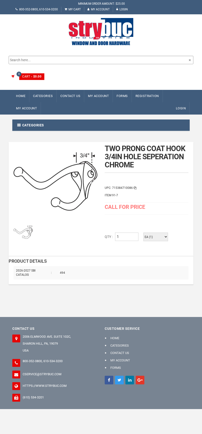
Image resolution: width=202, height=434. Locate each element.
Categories (43, 96)
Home (20, 96)
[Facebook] (109, 380)
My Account (100, 9)
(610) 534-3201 (33, 397)
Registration (147, 96)
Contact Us (70, 96)
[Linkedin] (129, 380)
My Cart (74, 9)
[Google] (140, 380)
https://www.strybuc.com (45, 386)
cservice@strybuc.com (42, 374)
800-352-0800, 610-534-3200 (38, 9)
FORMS (122, 96)
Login (123, 9)
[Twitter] (119, 380)
